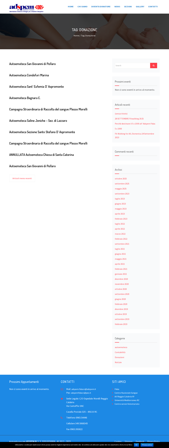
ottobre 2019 (121, 314)
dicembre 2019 (121, 309)
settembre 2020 (122, 294)
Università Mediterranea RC (127, 400)
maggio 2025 (120, 188)
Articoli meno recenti (22, 178)
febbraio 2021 (121, 269)
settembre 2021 (122, 243)
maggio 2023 (120, 208)
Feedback (140, 441)
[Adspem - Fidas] (26, 8)
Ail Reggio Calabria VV (124, 396)
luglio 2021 (120, 249)
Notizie (118, 362)
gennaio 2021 (121, 274)
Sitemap (128, 441)
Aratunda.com (15, 441)
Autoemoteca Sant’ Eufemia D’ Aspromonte (36, 86)
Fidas (117, 389)
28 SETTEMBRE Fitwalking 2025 (129, 118)
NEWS (117, 6)
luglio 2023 (120, 198)
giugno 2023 (120, 203)
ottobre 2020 (121, 289)
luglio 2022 (120, 223)
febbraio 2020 (121, 304)
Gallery (140, 6)
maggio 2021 (120, 259)
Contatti (153, 6)
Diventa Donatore (101, 6)
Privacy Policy (153, 441)
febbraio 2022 (121, 238)
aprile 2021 (120, 264)
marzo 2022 (120, 233)
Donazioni (119, 357)
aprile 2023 (120, 213)
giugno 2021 (120, 254)
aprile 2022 (120, 228)
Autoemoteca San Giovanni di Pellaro (32, 64)
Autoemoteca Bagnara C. (24, 98)
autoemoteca (121, 347)
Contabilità (120, 352)
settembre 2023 (122, 193)
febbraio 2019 (121, 324)
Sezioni (128, 6)
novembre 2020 (122, 284)
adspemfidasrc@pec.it (81, 392)
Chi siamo (82, 6)
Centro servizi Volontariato (127, 404)
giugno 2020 (120, 299)
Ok (136, 445)
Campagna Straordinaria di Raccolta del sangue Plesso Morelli (48, 109)
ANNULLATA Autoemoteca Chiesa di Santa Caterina (41, 155)
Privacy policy (147, 445)
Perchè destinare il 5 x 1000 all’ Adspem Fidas (135, 123)
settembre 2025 (122, 183)
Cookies (118, 441)
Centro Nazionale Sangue (126, 392)
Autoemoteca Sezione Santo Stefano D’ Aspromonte (42, 132)
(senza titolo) (121, 113)
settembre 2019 (122, 319)
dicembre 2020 (121, 279)
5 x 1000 (118, 128)
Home (71, 6)
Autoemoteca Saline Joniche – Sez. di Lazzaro (38, 120)
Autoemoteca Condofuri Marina (29, 75)
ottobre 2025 (121, 178)
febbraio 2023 (121, 218)
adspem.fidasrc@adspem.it (83, 389)
